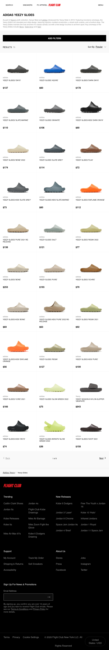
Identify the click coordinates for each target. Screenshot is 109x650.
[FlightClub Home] (54, 5)
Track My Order (36, 557)
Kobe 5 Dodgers (64, 503)
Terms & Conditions (20, 609)
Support (7, 551)
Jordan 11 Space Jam (92, 530)
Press (59, 563)
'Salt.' (39, 26)
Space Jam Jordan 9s (67, 524)
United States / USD (95, 641)
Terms (7, 637)
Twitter (84, 569)
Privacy (16, 637)
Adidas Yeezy (9, 472)
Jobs (83, 557)
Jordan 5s (8, 509)
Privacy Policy (39, 609)
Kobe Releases (11, 518)
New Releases (63, 496)
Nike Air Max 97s (12, 533)
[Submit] (49, 597)
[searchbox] (12, 5)
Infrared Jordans (89, 518)
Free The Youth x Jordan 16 (93, 505)
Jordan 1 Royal (88, 524)
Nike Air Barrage (36, 518)
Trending (8, 496)
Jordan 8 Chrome (64, 518)
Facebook (61, 569)
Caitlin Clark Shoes (13, 503)
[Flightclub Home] (13, 486)
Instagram (86, 563)
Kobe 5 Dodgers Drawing (36, 535)
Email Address (10, 591)
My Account (9, 557)
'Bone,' (21, 26)
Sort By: (91, 46)
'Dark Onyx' (29, 26)
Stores (59, 557)
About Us (60, 551)
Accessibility (10, 569)
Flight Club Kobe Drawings (36, 511)
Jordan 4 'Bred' (63, 530)
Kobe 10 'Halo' (88, 512)
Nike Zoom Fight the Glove (38, 526)
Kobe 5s (8, 524)
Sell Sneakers (35, 563)
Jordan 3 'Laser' (64, 512)
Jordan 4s (33, 503)
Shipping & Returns (13, 563)
